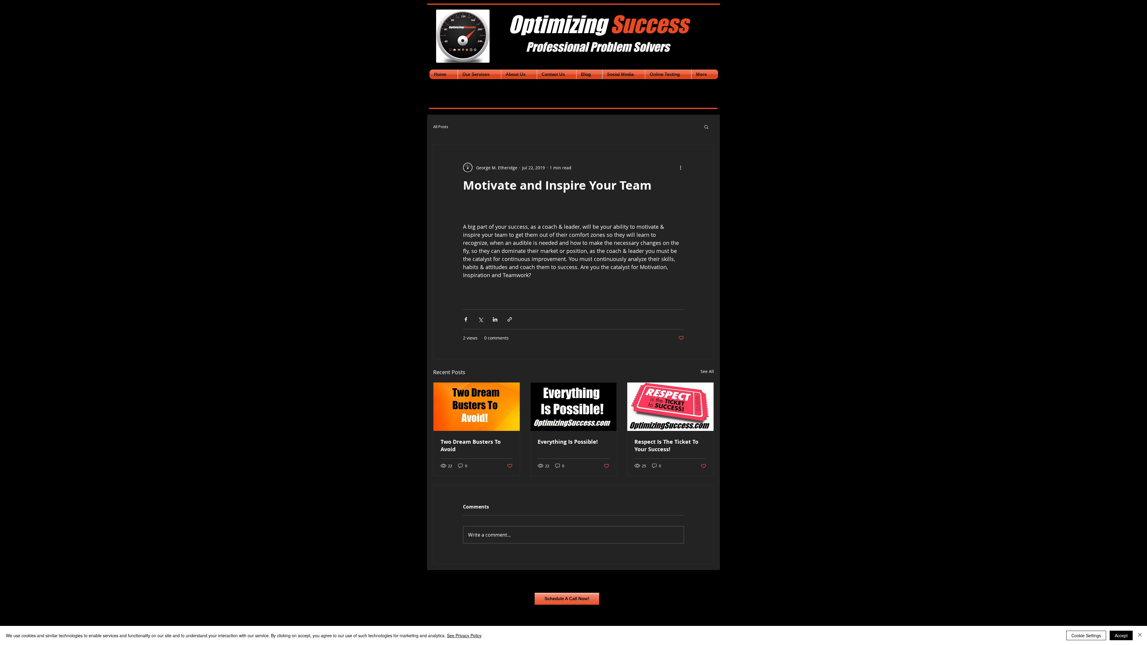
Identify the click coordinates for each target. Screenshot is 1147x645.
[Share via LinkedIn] (495, 319)
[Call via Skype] (634, 598)
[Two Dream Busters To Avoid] (476, 407)
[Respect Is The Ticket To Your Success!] (670, 407)
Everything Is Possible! (568, 442)
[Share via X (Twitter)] (480, 319)
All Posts (440, 126)
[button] (706, 126)
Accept (1121, 635)
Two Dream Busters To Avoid (471, 445)
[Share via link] (510, 319)
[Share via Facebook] (466, 319)
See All (707, 371)
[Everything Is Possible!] (573, 407)
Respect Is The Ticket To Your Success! (666, 445)
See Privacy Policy (464, 635)
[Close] (1139, 635)
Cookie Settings (1086, 635)
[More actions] (680, 167)
